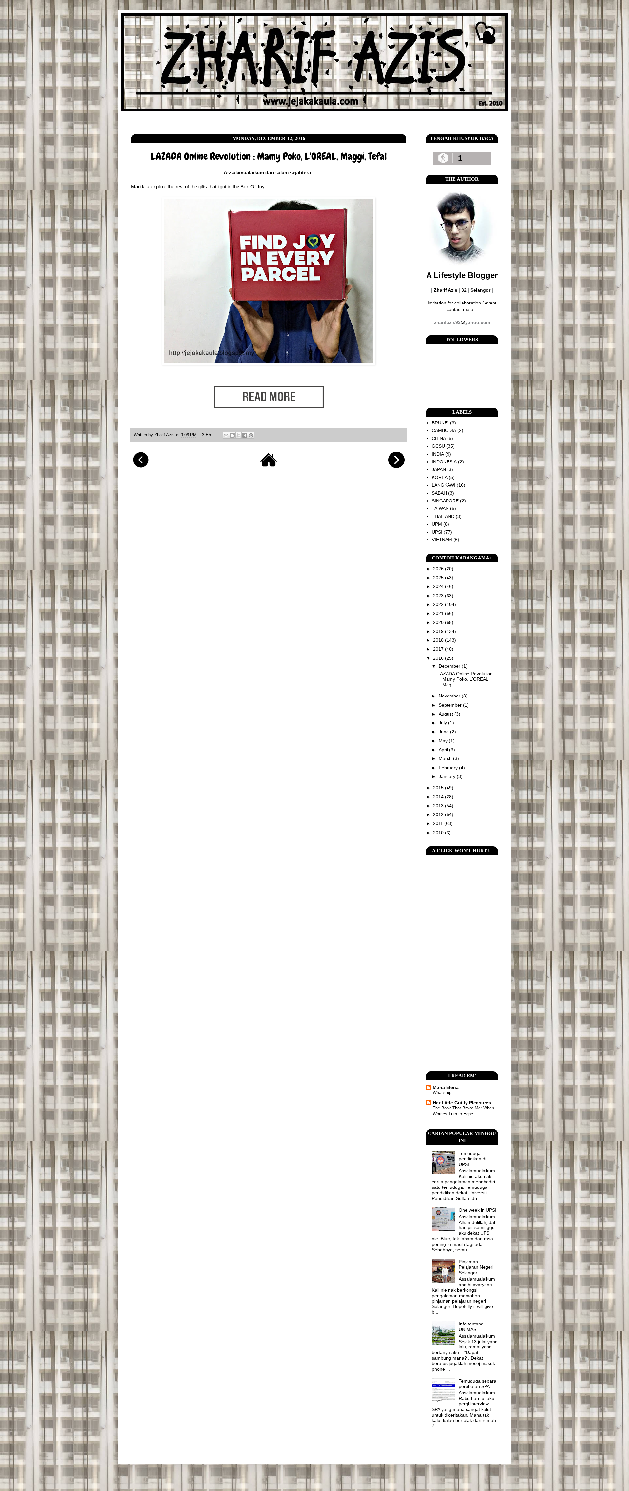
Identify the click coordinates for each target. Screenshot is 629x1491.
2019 (439, 631)
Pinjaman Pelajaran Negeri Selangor (476, 1267)
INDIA (438, 454)
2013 (439, 805)
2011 (438, 823)
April (444, 749)
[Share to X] (238, 435)
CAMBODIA (444, 430)
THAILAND (443, 516)
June (444, 731)
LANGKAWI (443, 485)
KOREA (440, 477)
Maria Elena (446, 1087)
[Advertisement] (462, 963)
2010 (439, 832)
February (449, 767)
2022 (439, 604)
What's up (442, 1092)
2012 (439, 814)
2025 (439, 577)
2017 (439, 649)
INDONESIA (444, 461)
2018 (439, 640)
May (444, 740)
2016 (439, 658)
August (446, 713)
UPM (437, 524)
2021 (439, 613)
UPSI (437, 532)
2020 (439, 622)
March (446, 758)
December (450, 666)
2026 (439, 568)
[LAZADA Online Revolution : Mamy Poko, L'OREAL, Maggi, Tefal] (268, 418)
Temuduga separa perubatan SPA (477, 1383)
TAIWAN (440, 508)
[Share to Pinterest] (251, 435)
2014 (439, 796)
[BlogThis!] (232, 435)
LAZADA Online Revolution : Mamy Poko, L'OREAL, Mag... (466, 679)
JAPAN (439, 469)
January (448, 776)
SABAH (439, 493)
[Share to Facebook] (244, 435)
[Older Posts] (396, 466)
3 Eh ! (208, 435)
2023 (439, 595)
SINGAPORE (445, 500)
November (450, 695)
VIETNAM (442, 539)
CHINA (439, 438)
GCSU (438, 446)
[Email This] (226, 435)
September (451, 705)
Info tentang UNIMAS (471, 1326)
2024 (439, 586)
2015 (439, 787)
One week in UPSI (477, 1210)
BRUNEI (440, 422)
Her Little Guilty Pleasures (462, 1102)
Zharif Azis (165, 435)
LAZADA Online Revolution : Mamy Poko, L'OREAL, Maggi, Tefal (269, 156)
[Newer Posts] (141, 466)
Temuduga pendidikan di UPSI (472, 1159)
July (443, 722)
